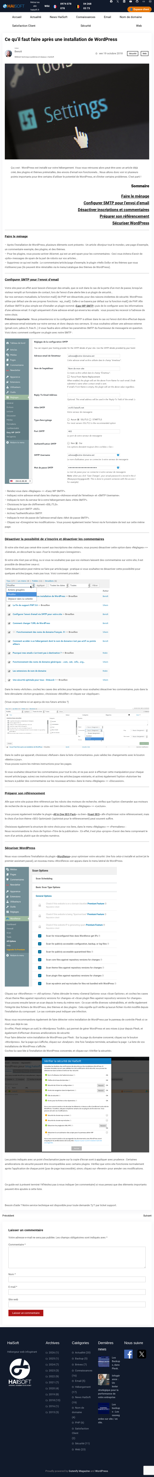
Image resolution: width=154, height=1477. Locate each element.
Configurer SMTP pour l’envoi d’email (116, 203)
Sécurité (132, 53)
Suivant (147, 1215)
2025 (52, 1358)
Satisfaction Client (80, 1431)
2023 (52, 1370)
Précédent (8, 1215)
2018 (52, 1400)
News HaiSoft (83, 1397)
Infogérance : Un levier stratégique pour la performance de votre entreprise (109, 1386)
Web (145, 53)
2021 (52, 1382)
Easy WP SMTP (84, 305)
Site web (13, 1299)
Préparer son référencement (124, 216)
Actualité (80, 1352)
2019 (52, 1394)
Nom (12, 1274)
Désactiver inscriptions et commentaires (113, 209)
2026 (52, 1352)
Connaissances (83, 1370)
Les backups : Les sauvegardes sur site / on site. (109, 1413)
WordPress (101, 1471)
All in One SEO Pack (65, 814)
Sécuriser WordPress (130, 223)
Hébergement (83, 1386)
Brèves (79, 1364)
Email (78, 1380)
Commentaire (17, 1244)
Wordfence (63, 856)
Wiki (47, 5)
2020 (52, 1388)
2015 (52, 1412)
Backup (79, 1358)
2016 (52, 1406)
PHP (77, 1422)
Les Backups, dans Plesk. (116, 1363)
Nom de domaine (78, 1410)
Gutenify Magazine (79, 1471)
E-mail (12, 1286)
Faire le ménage (135, 196)
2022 (52, 1376)
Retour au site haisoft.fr (35, 6)
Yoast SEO (94, 814)
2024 (52, 1364)
